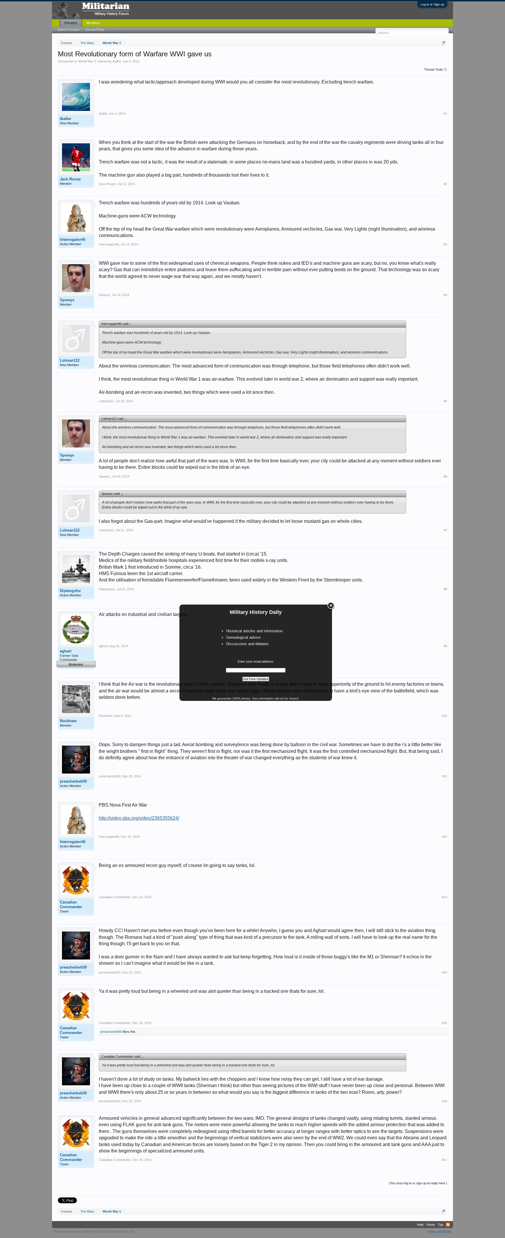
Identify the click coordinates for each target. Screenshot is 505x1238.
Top (440, 1224)
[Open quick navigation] (443, 43)
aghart (65, 651)
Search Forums (68, 30)
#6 (445, 476)
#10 (444, 716)
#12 (444, 836)
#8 (445, 589)
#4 (445, 295)
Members (93, 23)
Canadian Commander (71, 904)
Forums (70, 23)
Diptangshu (70, 590)
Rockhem (68, 721)
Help (420, 1224)
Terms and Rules (439, 1231)
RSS (448, 1225)
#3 (445, 244)
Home (430, 1224)
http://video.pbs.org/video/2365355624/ (139, 818)
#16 (444, 1101)
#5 (445, 401)
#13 (444, 897)
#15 (444, 1023)
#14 (444, 972)
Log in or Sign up (432, 4)
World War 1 (87, 61)
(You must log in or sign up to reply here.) (418, 1183)
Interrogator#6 (72, 239)
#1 (445, 113)
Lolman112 (69, 360)
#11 (444, 776)
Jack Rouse (70, 179)
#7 (445, 530)
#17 (444, 1160)
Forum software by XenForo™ (93, 1231)
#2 (445, 184)
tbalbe (117, 61)
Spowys (67, 300)
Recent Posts (95, 30)
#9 (445, 646)
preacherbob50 (73, 781)
